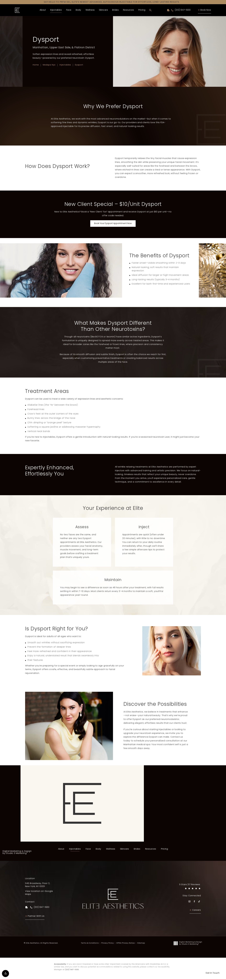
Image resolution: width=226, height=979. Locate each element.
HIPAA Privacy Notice (125, 943)
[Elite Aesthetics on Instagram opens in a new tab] (189, 901)
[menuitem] (42, 10)
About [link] (43, 10)
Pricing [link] (141, 10)
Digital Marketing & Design (17, 852)
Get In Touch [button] (212, 973)
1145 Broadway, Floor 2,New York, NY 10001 (37, 885)
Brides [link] (115, 10)
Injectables (65, 64)
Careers (196, 910)
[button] (5, 973)
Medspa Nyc (49, 64)
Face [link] (68, 10)
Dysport (79, 64)
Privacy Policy (107, 943)
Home (36, 64)
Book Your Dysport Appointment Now (113, 223)
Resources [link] (128, 10)
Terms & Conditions (90, 943)
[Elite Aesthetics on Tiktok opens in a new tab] (199, 901)
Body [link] (78, 10)
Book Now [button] (205, 10)
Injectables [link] (56, 10)
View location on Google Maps (40, 893)
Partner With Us (36, 916)
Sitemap (141, 943)
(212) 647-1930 (72, 969)
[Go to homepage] (17, 10)
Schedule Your (82, 831)
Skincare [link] (103, 10)
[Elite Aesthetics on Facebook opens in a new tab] (194, 901)
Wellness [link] (90, 10)
